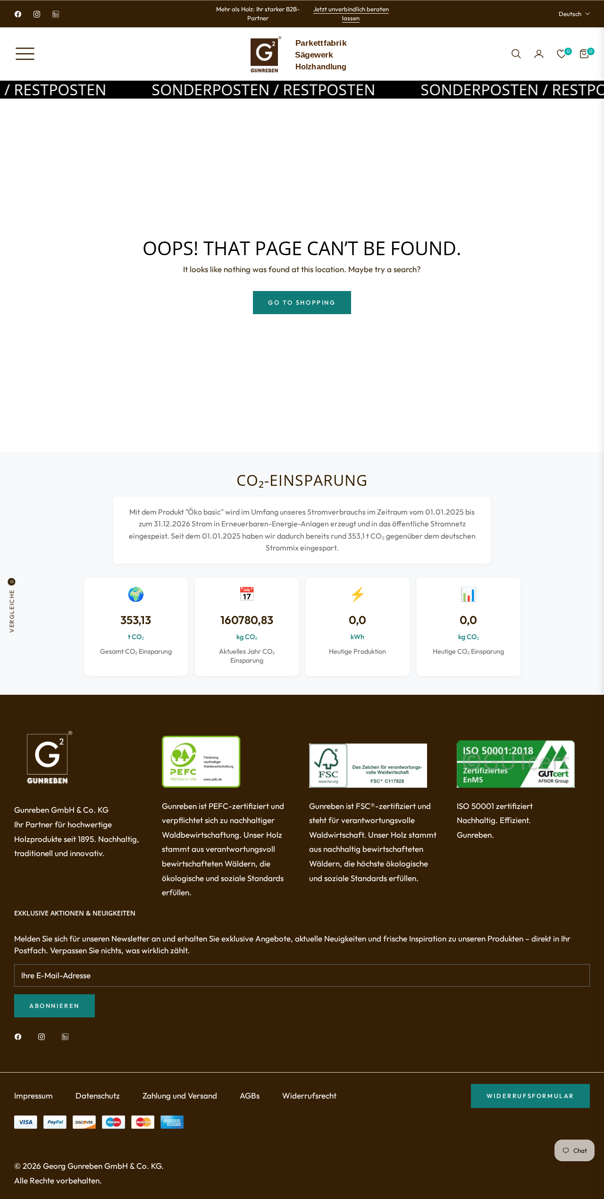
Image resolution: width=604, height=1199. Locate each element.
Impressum (33, 1095)
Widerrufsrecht (309, 1095)
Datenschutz (98, 1095)
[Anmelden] (539, 54)
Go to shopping (302, 302)
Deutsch (570, 13)
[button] (516, 54)
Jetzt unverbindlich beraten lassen (351, 13)
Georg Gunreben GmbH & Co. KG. (103, 1166)
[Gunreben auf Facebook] (20, 1036)
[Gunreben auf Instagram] (44, 1036)
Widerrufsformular (530, 1095)
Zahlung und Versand (180, 1095)
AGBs (250, 1095)
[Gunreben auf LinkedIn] (67, 1036)
